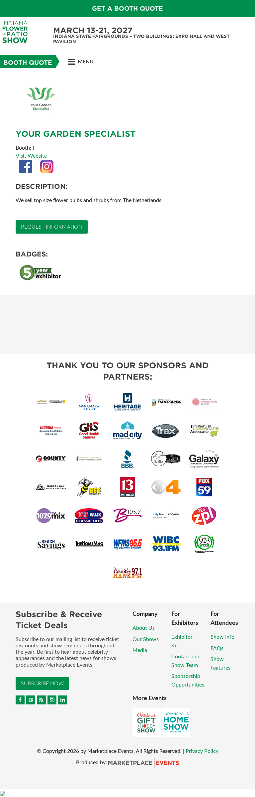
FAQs (217, 648)
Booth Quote (27, 62)
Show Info (222, 637)
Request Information (51, 227)
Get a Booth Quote (127, 8)
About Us (143, 628)
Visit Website (31, 156)
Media (139, 650)
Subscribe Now (42, 683)
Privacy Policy (202, 751)
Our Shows (145, 639)
